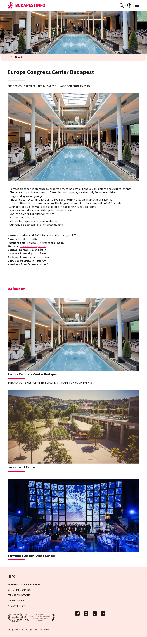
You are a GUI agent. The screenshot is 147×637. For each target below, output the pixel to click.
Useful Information (19, 589)
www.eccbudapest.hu (33, 246)
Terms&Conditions (19, 595)
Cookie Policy (16, 600)
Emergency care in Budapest (25, 584)
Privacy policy (16, 606)
